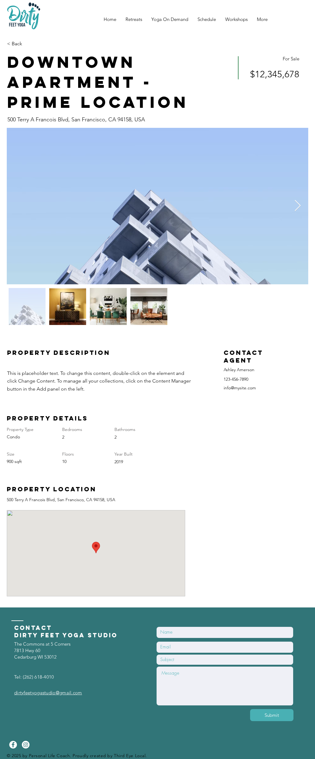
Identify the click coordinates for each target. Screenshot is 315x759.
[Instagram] (26, 745)
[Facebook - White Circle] (13, 745)
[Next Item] (297, 206)
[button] (29, 43)
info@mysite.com (240, 388)
